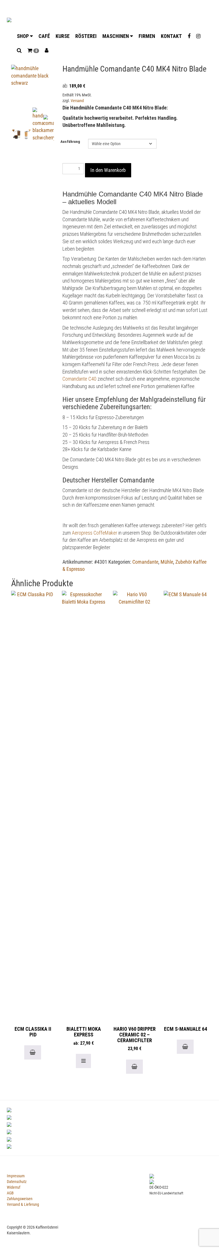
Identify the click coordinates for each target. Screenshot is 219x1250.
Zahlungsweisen (20, 1198)
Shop (23, 36)
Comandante (145, 562)
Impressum (16, 1176)
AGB (10, 1193)
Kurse (63, 36)
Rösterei (86, 36)
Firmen (147, 36)
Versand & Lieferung (23, 1204)
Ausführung (70, 142)
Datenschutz (17, 1181)
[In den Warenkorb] (32, 1052)
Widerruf (13, 1187)
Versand (77, 100)
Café (44, 36)
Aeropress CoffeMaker (94, 533)
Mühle (167, 562)
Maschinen (116, 36)
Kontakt (171, 36)
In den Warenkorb (108, 170)
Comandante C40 (79, 379)
